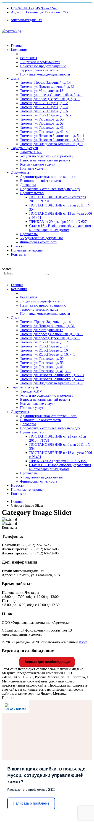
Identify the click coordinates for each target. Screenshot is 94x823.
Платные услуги (33, 168)
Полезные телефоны (27, 250)
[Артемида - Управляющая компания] (11, 31)
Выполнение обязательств (40, 181)
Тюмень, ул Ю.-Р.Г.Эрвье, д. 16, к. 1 (47, 115)
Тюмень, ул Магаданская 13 (41, 91)
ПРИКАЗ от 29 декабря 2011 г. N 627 (58, 222)
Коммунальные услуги (37, 164)
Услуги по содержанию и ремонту (46, 156)
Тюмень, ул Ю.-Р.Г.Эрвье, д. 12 (44, 103)
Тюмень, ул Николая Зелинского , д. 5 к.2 (52, 140)
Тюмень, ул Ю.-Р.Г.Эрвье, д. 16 (44, 111)
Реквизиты (28, 58)
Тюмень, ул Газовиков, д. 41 (42, 127)
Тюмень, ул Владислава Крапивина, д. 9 (51, 144)
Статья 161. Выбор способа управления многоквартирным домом (60, 228)
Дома (15, 78)
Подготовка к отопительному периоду (50, 189)
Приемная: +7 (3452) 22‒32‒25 (34, 8)
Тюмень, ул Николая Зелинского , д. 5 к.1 (52, 136)
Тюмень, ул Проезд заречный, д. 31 (47, 86)
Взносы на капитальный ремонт (45, 160)
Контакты (18, 254)
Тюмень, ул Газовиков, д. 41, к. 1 (45, 131)
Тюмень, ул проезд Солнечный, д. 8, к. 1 (51, 95)
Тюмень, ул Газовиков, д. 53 (42, 123)
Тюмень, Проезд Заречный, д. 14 (45, 82)
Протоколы (29, 234)
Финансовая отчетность (38, 242)
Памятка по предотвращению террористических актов (43, 68)
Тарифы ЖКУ (31, 152)
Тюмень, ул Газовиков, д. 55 (42, 119)
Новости (17, 246)
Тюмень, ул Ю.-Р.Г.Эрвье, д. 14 (44, 107)
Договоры (28, 185)
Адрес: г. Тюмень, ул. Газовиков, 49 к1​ (41, 12)
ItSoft (83, 642)
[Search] (47, 274)
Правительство (32, 193)
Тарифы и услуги (24, 148)
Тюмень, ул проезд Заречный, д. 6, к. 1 (50, 99)
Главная (17, 46)
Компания (19, 50)
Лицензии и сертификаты (40, 62)
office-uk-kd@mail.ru (26, 20)
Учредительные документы (41, 238)
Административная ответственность (48, 177)
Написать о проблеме (31, 803)
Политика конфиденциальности (45, 74)
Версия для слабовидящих (47, 662)
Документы (20, 172)
